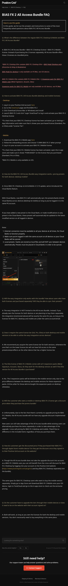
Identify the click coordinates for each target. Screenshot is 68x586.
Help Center (5, 7)
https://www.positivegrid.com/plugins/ (17, 468)
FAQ (24, 7)
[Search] (64, 2)
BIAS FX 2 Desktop (16, 7)
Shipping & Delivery (27, 579)
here (33, 105)
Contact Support (35, 568)
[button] (20, 548)
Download (15, 108)
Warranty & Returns (40, 579)
